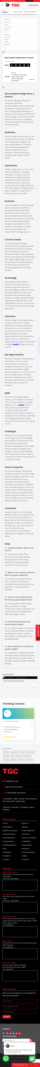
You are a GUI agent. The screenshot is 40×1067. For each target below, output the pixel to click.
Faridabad (24, 807)
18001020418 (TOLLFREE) (13, 787)
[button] (6, 11)
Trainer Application (28, 831)
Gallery (24, 856)
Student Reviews (8, 841)
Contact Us (7, 856)
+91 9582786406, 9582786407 (15, 793)
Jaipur (32, 807)
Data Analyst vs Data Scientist (13, 681)
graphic (16, 344)
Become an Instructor (10, 831)
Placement (25, 849)
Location (6, 859)
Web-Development (30, 12)
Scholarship (7, 852)
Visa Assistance (27, 845)
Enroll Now (26, 834)
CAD (27, 759)
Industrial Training (9, 834)
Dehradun (6, 810)
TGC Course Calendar (29, 838)
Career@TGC (26, 841)
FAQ (4, 849)
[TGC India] (4, 1033)
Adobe (21, 405)
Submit (7, 1017)
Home (5, 823)
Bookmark (32, 79)
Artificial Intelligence (30, 752)
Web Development (15, 752)
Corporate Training (28, 852)
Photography (13, 759)
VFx (31, 759)
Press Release (7, 827)
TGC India (13, 73)
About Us (25, 823)
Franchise (25, 859)
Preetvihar (15, 807)
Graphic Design (18, 12)
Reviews (25, 827)
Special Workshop (9, 838)
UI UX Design (6, 759)
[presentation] (34, 684)
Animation (22, 752)
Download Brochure (9, 845)
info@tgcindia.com (11, 781)
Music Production (21, 759)
